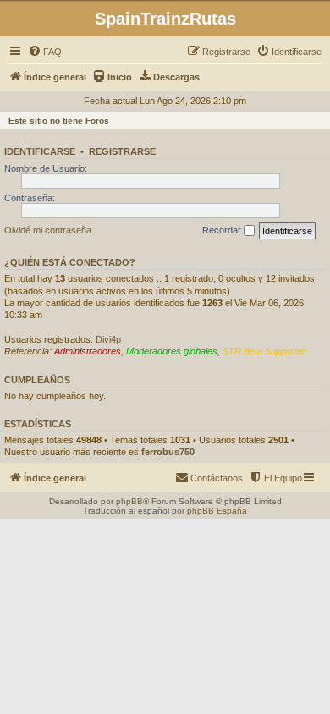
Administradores (87, 351)
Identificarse (39, 151)
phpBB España (217, 510)
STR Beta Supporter (264, 351)
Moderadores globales (171, 351)
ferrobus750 (168, 452)
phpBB (129, 501)
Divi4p (108, 339)
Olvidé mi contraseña (47, 230)
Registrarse (122, 151)
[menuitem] (45, 51)
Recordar (223, 230)
